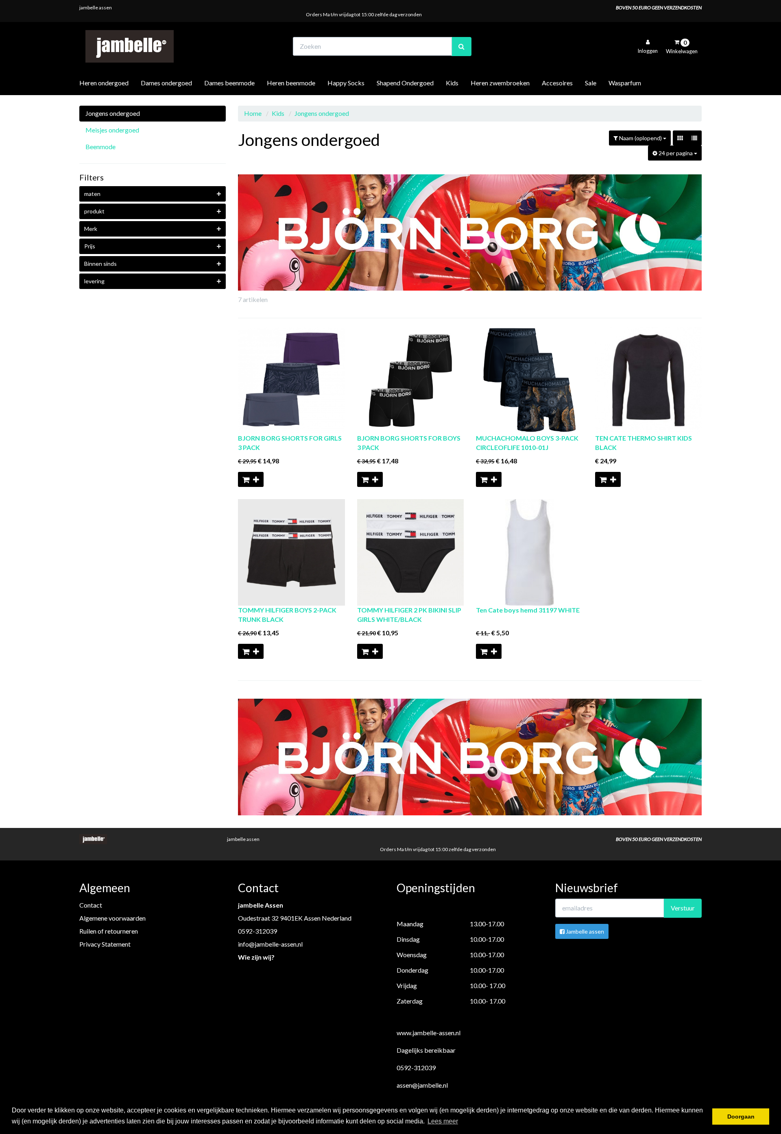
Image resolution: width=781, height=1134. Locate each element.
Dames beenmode (229, 83)
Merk (90, 228)
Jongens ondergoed (112, 113)
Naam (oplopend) (640, 138)
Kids (452, 83)
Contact (90, 905)
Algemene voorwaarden (112, 918)
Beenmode (100, 146)
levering (94, 281)
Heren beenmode (291, 83)
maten (92, 193)
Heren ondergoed (104, 83)
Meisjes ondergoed (112, 130)
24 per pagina (675, 153)
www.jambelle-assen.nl (428, 1032)
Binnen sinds (100, 263)
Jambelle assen (584, 931)
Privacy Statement (105, 944)
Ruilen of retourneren (108, 931)
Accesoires (557, 83)
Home (253, 113)
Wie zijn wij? (256, 957)
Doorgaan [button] (741, 1116)
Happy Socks (345, 83)
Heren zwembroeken (500, 83)
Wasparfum (625, 83)
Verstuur (683, 908)
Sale (590, 83)
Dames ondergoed (166, 83)
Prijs (89, 246)
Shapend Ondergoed (405, 83)
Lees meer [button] (443, 1121)
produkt (94, 211)
